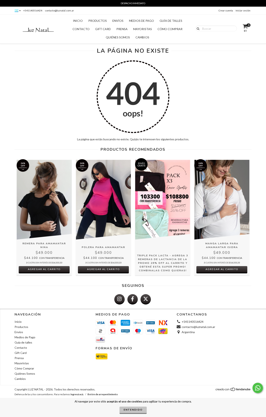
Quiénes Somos (118, 37)
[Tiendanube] (233, 390)
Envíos (117, 20)
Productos (97, 20)
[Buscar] (197, 28)
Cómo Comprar (170, 29)
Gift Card (103, 29)
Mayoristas (142, 29)
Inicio (78, 20)
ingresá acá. (77, 394)
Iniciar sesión (243, 10)
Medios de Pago (141, 20)
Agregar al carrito (44, 269)
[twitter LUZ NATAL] (145, 299)
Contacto (81, 29)
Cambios (142, 37)
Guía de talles (171, 20)
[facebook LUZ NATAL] (132, 299)
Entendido (133, 409)
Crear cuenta (225, 10)
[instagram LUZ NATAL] (119, 299)
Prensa (122, 29)
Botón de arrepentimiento (102, 394)
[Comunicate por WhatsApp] (257, 388)
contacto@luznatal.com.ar (59, 10)
